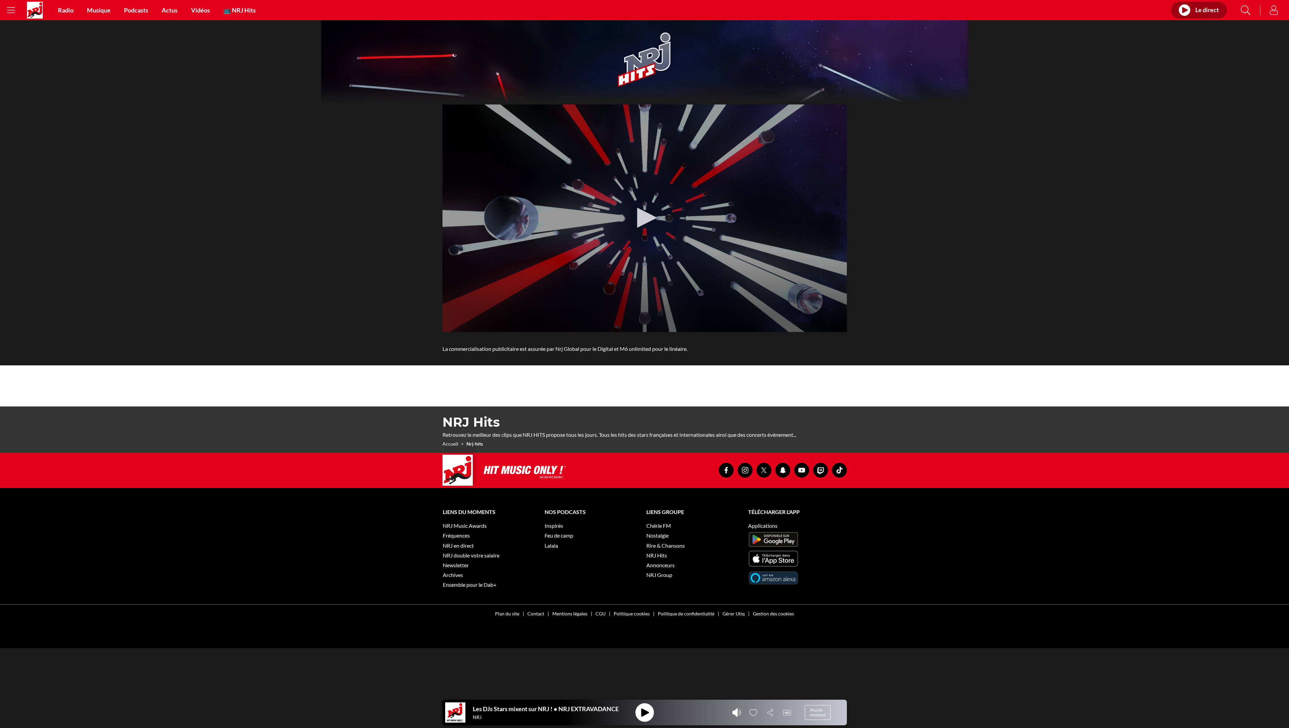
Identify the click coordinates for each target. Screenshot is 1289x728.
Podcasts (136, 10)
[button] (644, 218)
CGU (600, 613)
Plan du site (507, 613)
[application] (644, 218)
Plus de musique (817, 712)
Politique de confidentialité (686, 613)
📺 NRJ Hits (239, 10)
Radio (65, 10)
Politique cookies (632, 613)
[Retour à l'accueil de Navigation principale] (35, 10)
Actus (170, 10)
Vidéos (200, 10)
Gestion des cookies (773, 613)
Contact (535, 613)
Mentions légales (569, 613)
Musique (99, 10)
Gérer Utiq (734, 613)
